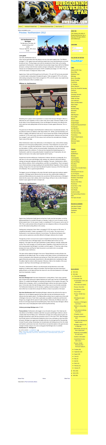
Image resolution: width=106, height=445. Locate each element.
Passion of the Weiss (76, 181)
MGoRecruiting (75, 108)
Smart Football (74, 120)
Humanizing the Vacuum (77, 171)
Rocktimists (74, 183)
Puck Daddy (74, 116)
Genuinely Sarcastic (76, 94)
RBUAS (73, 118)
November (77, 278)
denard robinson (34, 331)
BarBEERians (74, 153)
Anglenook (73, 151)
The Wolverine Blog (76, 133)
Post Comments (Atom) (31, 381)
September (77, 351)
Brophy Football (75, 80)
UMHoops (73, 139)
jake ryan (35, 332)
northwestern (53, 332)
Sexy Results (74, 187)
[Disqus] (44, 357)
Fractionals (74, 165)
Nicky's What (74, 179)
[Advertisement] (77, 240)
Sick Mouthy (74, 189)
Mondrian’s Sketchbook (77, 177)
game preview (27, 332)
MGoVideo (74, 110)
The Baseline (74, 126)
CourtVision (74, 82)
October (76, 349)
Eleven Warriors (75, 86)
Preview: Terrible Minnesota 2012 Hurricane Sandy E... (80, 344)
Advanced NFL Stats (76, 70)
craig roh (25, 331)
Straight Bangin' (75, 122)
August (76, 354)
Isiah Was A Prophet (76, 206)
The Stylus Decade (76, 197)
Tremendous (74, 135)
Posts (74, 48)
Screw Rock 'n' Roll (76, 185)
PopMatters (74, 210)
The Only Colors (75, 131)
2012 (74, 274)
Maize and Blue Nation (76, 102)
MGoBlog (73, 106)
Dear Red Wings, (75, 161)
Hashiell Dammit (75, 96)
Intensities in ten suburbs (77, 175)
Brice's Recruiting (75, 78)
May (75, 358)
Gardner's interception (79, 336)
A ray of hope (77, 291)
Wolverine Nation (75, 141)
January (76, 368)
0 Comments (32, 330)
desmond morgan (45, 331)
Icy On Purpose (75, 173)
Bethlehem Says (75, 74)
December (77, 276)
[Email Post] (38, 330)
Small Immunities (75, 192)
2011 (74, 370)
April (75, 361)
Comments (76, 50)
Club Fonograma (75, 159)
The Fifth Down (75, 128)
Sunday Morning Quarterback (78, 124)
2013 (74, 272)
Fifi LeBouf (73, 163)
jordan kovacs (43, 332)
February (76, 365)
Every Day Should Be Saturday (79, 88)
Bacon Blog (74, 72)
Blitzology (73, 76)
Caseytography (75, 157)
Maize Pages (74, 104)
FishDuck (73, 90)
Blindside (73, 155)
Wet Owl (73, 212)
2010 (74, 373)
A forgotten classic (78, 314)
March (76, 363)
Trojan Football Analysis (77, 137)
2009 (74, 375)
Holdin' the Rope (75, 98)
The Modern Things (76, 208)
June (75, 356)
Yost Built (73, 143)
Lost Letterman (75, 100)
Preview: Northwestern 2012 (32, 33)
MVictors (73, 112)
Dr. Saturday (74, 84)
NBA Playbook (74, 114)
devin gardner (55, 331)
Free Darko (74, 92)
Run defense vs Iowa (79, 289)
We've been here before (80, 284)
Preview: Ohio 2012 (79, 287)
